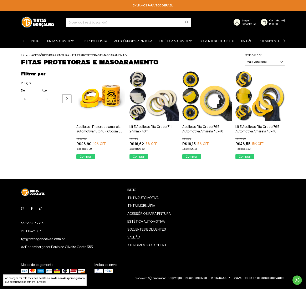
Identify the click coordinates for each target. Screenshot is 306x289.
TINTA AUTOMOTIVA (60, 41)
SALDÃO (246, 41)
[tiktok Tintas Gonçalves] (40, 208)
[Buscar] (187, 22)
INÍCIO (35, 41)
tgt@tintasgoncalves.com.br (43, 239)
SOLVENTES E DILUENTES (217, 41)
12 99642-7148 (32, 231)
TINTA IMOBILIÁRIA (94, 41)
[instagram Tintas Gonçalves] (22, 208)
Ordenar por (253, 55)
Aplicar (67, 98)
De (23, 90)
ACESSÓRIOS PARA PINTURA (133, 41)
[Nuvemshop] (151, 279)
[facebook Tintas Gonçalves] (31, 208)
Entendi (41, 281)
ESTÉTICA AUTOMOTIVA (176, 41)
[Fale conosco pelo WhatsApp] (297, 280)
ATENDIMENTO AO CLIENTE (278, 41)
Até (44, 90)
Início (24, 55)
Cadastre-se (249, 24)
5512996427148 (33, 223)
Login (245, 20)
